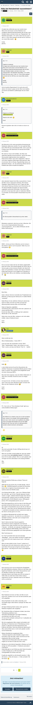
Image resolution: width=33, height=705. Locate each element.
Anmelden (7, 689)
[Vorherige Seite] (13, 670)
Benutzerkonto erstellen (22, 689)
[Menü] (31, 2)
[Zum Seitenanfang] (30, 702)
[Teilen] (30, 14)
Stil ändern (29, 696)
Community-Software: (16, 702)
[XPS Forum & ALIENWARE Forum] (2, 2)
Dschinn (16, 662)
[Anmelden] (27, 2)
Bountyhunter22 (8, 114)
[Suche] (23, 2)
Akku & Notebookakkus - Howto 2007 (11, 340)
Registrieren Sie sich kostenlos (11, 683)
